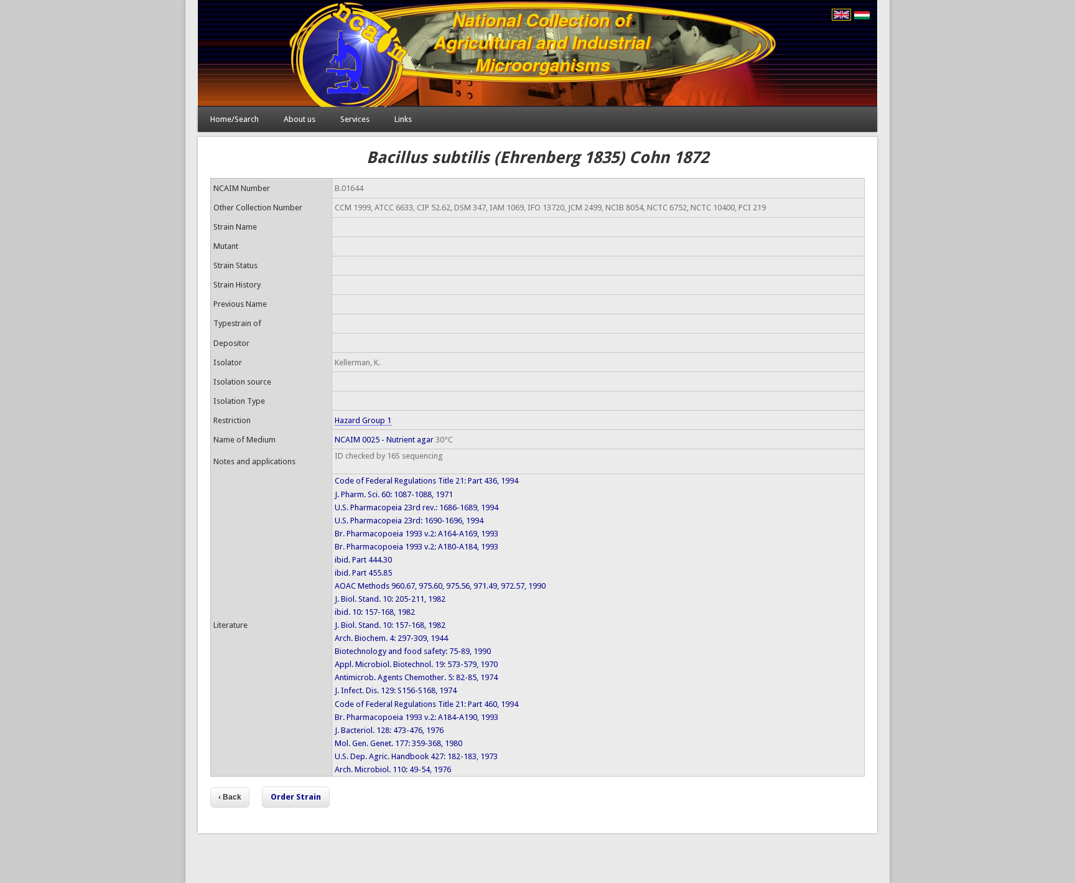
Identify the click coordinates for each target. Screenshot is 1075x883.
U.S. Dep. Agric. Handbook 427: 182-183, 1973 (416, 756)
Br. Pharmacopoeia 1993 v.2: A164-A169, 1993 (416, 533)
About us (299, 119)
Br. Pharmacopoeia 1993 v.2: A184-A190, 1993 (416, 717)
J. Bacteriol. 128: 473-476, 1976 (389, 730)
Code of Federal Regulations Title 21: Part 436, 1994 (426, 480)
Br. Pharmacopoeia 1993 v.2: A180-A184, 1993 (416, 546)
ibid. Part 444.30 (363, 559)
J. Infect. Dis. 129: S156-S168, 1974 (396, 690)
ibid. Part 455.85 (363, 572)
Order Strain (296, 796)
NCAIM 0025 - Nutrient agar (384, 439)
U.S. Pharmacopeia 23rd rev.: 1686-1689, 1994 (416, 507)
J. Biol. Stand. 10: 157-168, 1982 (390, 625)
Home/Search (234, 119)
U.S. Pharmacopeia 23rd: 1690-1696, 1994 (409, 520)
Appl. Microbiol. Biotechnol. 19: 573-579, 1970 (416, 664)
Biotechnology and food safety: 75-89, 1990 (413, 651)
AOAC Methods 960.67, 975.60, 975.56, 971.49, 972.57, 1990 (440, 586)
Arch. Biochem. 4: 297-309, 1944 (391, 638)
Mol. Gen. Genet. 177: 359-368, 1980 (398, 743)
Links (403, 119)
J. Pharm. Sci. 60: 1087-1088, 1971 (394, 494)
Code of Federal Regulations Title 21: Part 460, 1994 (426, 704)
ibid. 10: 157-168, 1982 (375, 612)
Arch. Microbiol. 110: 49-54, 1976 (393, 769)
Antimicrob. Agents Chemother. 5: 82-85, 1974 (416, 677)
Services (355, 119)
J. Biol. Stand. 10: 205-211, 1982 (390, 599)
